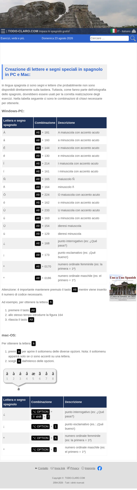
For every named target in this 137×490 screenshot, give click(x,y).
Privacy (74, 468)
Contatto (43, 468)
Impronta (90, 468)
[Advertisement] (68, 51)
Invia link (59, 468)
